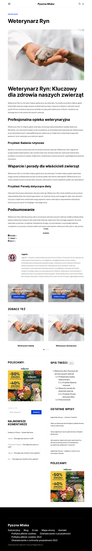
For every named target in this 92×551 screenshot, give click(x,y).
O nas (35, 530)
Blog (26, 530)
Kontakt (62, 530)
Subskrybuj (14, 530)
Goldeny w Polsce (14, 432)
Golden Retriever (27, 432)
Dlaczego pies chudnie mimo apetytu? (27, 453)
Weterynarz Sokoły (26, 346)
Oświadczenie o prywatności (55, 533)
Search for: (13, 408)
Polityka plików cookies (23, 533)
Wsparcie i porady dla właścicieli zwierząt (66, 389)
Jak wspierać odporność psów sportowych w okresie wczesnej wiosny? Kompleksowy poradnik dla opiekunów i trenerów (65, 442)
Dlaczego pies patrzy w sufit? (24, 438)
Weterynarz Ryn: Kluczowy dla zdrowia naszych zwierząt (66, 372)
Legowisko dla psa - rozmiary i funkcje (63, 417)
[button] (83, 4)
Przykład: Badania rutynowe (69, 383)
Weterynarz (13, 14)
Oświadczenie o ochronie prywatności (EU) (34, 540)
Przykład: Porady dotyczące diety (69, 395)
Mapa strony (48, 530)
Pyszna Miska (46, 3)
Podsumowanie (64, 400)
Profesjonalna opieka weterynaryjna (66, 378)
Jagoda (24, 254)
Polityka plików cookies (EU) (26, 537)
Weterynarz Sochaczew (66, 346)
